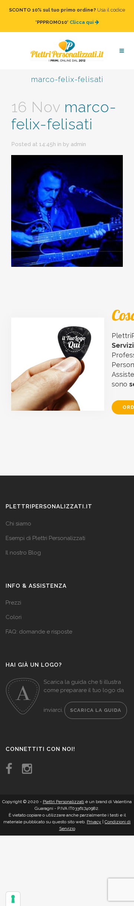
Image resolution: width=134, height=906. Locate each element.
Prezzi (13, 595)
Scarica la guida (95, 702)
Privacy (94, 814)
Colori (14, 609)
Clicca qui (82, 18)
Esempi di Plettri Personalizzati (45, 530)
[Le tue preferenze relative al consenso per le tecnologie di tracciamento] (13, 899)
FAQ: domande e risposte (39, 624)
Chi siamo (18, 516)
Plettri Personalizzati (63, 794)
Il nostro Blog (23, 545)
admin (78, 136)
